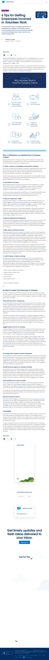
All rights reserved (30, 650)
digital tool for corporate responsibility (26, 334)
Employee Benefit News (17, 233)
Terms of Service (21, 655)
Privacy (27, 655)
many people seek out (36, 188)
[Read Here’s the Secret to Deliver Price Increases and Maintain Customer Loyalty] (36, 632)
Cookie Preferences (18, 657)
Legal (16, 655)
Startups (29, 496)
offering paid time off (16, 308)
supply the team (16, 330)
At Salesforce (23, 315)
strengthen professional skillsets (29, 223)
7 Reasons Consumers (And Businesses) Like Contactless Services (13, 581)
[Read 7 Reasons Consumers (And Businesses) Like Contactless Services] (13, 573)
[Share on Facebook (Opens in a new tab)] (11, 55)
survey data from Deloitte (12, 192)
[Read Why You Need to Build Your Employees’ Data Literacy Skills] (13, 612)
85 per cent (8, 177)
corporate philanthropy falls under (22, 202)
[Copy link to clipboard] (15, 55)
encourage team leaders (8, 359)
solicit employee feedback (19, 384)
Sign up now (24, 542)
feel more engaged (41, 246)
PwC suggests (18, 240)
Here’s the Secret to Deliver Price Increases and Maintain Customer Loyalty (34, 641)
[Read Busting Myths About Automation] (13, 632)
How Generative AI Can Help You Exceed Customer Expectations (24, 462)
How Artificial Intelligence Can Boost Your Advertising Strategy (35, 600)
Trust (40, 655)
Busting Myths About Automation (11, 639)
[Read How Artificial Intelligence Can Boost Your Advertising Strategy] (36, 592)
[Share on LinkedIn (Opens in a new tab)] (4, 55)
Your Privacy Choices (29, 657)
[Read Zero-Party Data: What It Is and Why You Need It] (13, 592)
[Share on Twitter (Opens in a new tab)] (8, 55)
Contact (43, 655)
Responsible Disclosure (34, 655)
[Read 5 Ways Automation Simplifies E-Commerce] (36, 573)
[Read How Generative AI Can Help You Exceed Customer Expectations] (21, 456)
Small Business (5, 10)
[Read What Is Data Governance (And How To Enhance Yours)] (36, 612)
